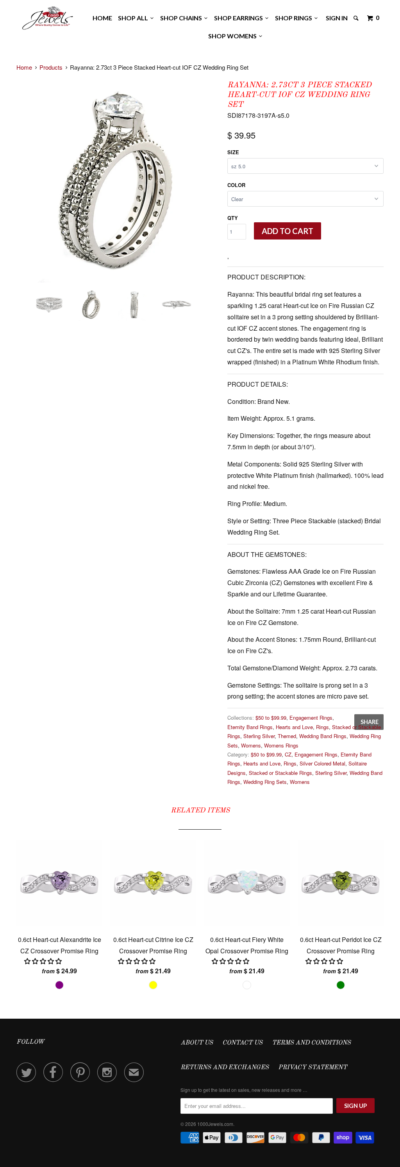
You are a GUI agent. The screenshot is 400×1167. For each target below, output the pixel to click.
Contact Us (242, 1043)
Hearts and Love (294, 727)
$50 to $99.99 (270, 717)
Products (50, 67)
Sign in (337, 18)
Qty (232, 218)
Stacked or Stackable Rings (280, 772)
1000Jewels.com (215, 1123)
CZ (288, 754)
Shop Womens (233, 36)
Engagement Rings (310, 717)
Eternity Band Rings (250, 727)
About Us (196, 1043)
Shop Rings (294, 18)
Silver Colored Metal (322, 763)
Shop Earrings (239, 18)
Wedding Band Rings (322, 736)
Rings (322, 727)
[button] (43, 960)
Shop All (134, 18)
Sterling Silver (259, 736)
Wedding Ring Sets (265, 781)
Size (233, 152)
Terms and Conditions (311, 1043)
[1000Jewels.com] (47, 16)
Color (236, 185)
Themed (287, 736)
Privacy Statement (312, 1067)
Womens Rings (281, 745)
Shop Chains (182, 18)
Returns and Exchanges (224, 1067)
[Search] (356, 18)
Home (102, 18)
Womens (251, 745)
